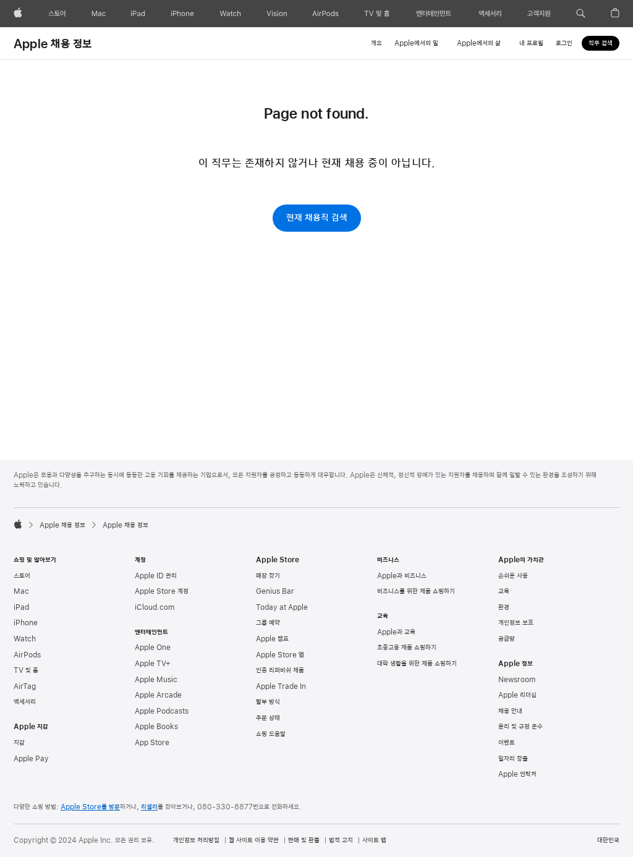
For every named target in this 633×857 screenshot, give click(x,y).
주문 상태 (268, 718)
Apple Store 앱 (280, 655)
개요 (376, 43)
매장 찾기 (268, 576)
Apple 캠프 (272, 639)
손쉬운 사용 (513, 576)
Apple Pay (31, 758)
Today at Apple (282, 607)
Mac (21, 591)
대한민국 (608, 840)
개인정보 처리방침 (196, 840)
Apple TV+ (153, 663)
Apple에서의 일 (416, 43)
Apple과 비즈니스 (402, 576)
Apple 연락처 (517, 774)
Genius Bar (275, 591)
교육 (503, 591)
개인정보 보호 (515, 622)
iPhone (26, 622)
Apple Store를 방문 (90, 807)
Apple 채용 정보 (53, 43)
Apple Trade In (281, 686)
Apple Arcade (158, 695)
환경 (503, 607)
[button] (580, 13)
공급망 (506, 639)
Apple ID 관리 (156, 576)
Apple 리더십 (517, 695)
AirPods (27, 655)
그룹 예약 (268, 622)
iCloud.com (154, 607)
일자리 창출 (513, 758)
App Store (152, 742)
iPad (21, 607)
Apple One (153, 647)
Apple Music (156, 679)
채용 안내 (510, 711)
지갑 (19, 742)
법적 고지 (341, 840)
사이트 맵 (374, 840)
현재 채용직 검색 (316, 218)
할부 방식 (268, 702)
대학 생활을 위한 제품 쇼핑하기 (417, 663)
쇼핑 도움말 (271, 734)
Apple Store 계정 (162, 591)
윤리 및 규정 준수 (520, 726)
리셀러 (149, 807)
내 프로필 (531, 43)
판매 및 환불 (304, 840)
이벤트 (506, 742)
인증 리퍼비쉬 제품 (280, 670)
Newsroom (516, 679)
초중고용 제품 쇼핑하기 (406, 647)
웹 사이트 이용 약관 (254, 840)
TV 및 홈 (26, 670)
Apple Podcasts (162, 711)
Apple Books (156, 726)
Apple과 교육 (396, 632)
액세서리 (25, 702)
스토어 (22, 576)
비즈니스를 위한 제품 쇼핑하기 (416, 591)
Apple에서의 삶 (479, 43)
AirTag (25, 686)
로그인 (564, 43)
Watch (25, 639)
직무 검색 (600, 43)
